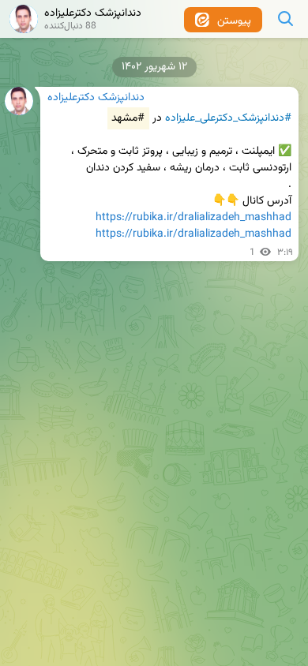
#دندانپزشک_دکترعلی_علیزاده (228, 118)
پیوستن (232, 21)
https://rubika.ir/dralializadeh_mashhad (193, 217)
